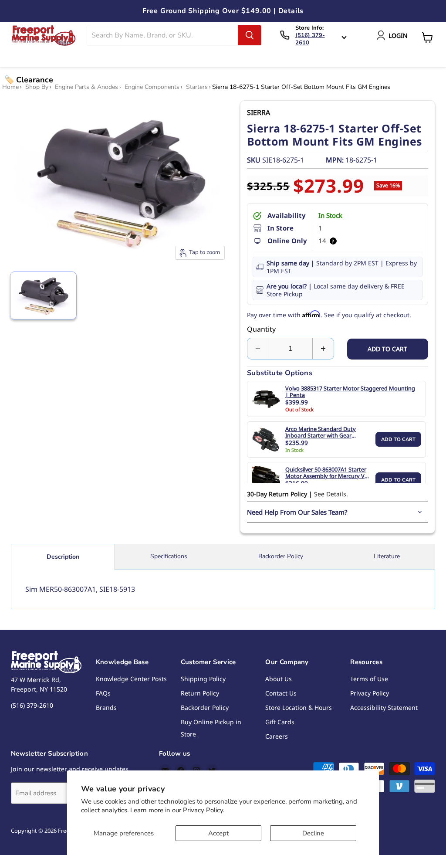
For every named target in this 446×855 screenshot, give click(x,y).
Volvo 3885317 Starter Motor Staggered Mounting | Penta (350, 392)
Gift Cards (279, 722)
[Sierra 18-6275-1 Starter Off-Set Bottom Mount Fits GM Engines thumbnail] (43, 295)
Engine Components (152, 87)
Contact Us (281, 693)
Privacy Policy (369, 693)
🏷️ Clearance (28, 80)
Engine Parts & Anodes (86, 87)
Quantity (261, 329)
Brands (106, 707)
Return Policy (200, 693)
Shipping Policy (203, 679)
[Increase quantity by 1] (323, 349)
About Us (278, 679)
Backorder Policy (280, 556)
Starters (197, 87)
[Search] (249, 35)
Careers (276, 736)
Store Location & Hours (298, 707)
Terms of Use (369, 679)
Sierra (258, 112)
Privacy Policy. (203, 810)
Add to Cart (398, 439)
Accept (218, 833)
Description (63, 557)
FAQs (103, 693)
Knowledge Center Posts (131, 679)
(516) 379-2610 (310, 39)
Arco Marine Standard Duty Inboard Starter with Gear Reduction (320, 432)
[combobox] (162, 35)
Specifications (168, 556)
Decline (313, 833)
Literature (387, 556)
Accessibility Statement (384, 707)
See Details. (297, 494)
